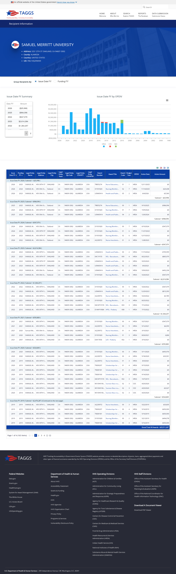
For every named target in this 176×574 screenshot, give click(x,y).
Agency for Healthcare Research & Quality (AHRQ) (108, 502)
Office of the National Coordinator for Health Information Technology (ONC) (148, 495)
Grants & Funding (57, 491)
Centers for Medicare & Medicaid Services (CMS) (108, 524)
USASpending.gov (16, 511)
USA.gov (12, 506)
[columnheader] (9, 104)
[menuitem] (157, 167)
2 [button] (30, 133)
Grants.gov (13, 483)
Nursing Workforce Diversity (116, 189)
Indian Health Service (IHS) (103, 543)
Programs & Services (58, 518)
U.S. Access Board (15, 502)
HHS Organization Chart (60, 509)
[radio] (42, 81)
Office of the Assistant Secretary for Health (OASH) (150, 480)
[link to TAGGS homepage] (24, 14)
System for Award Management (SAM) (23, 492)
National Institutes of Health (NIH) (106, 547)
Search (149, 7)
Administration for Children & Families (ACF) (107, 480)
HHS (52, 500)
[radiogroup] (69, 81)
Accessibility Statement (59, 486)
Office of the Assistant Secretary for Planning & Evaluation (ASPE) (147, 487)
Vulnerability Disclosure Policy (62, 523)
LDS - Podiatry (111, 340)
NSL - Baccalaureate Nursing (116, 256)
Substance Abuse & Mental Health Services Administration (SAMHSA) (109, 553)
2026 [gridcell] (10, 108)
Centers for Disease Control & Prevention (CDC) (108, 517)
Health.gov (55, 495)
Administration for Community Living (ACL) (107, 487)
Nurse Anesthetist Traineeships (117, 240)
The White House (15, 497)
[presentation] (88, 305)
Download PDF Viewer (142, 510)
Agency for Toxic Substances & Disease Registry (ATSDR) (107, 509)
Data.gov (12, 478)
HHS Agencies (56, 504)
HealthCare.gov (15, 488)
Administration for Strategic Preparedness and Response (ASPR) (109, 495)
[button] (144, 7)
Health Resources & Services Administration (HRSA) (103, 536)
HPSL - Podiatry (111, 310)
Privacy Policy (56, 514)
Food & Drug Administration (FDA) (106, 531)
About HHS (55, 481)
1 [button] (26, 133)
